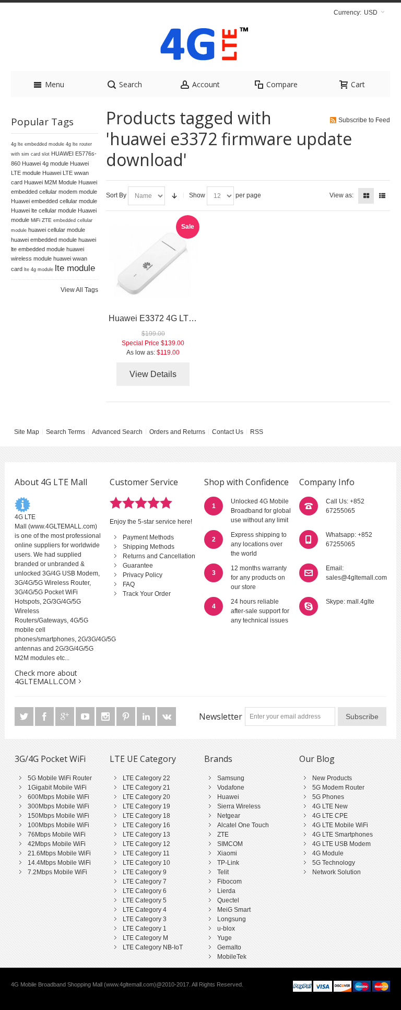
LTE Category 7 (145, 881)
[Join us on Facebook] (45, 716)
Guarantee (138, 565)
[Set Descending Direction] (174, 196)
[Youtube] (86, 716)
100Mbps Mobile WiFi (58, 825)
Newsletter (220, 716)
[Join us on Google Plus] (65, 716)
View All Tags (79, 289)
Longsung (231, 919)
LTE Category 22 (146, 778)
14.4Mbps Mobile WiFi (59, 862)
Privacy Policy (142, 575)
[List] (382, 196)
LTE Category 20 (146, 797)
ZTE (223, 834)
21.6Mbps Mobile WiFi (59, 853)
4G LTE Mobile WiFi (340, 825)
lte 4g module (38, 269)
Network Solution (336, 872)
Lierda (226, 891)
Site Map (26, 432)
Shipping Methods (148, 546)
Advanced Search (117, 432)
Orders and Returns (177, 432)
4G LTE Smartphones (342, 834)
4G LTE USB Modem (341, 844)
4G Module (328, 853)
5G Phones (328, 797)
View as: (341, 195)
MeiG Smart (234, 909)
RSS (256, 432)
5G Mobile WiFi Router (60, 778)
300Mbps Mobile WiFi (58, 806)
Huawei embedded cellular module (54, 201)
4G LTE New (330, 806)
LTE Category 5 (145, 900)
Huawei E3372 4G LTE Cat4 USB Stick (181, 318)
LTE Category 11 (146, 853)
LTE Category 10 (146, 862)
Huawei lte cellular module (43, 210)
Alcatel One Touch (243, 825)
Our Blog (317, 759)
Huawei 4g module (45, 163)
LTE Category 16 (146, 825)
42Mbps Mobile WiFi (57, 844)
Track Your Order (147, 593)
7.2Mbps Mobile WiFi (57, 872)
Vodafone (230, 787)
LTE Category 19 (146, 806)
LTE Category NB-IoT (153, 947)
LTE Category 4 (145, 909)
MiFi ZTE (41, 220)
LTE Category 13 (146, 834)
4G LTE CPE (330, 815)
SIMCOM (230, 844)
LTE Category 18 (146, 815)
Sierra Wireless (239, 806)
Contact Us (227, 432)
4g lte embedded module (37, 144)
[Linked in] (147, 716)
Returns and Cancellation (159, 556)
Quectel (228, 900)
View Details (152, 374)
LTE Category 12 (146, 844)
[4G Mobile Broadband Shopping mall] (200, 46)
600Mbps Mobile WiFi (58, 797)
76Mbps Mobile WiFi (57, 834)
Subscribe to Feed (364, 120)
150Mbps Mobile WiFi (58, 815)
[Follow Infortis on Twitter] (25, 716)
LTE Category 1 (145, 928)
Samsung (230, 778)
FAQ (129, 584)
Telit (223, 872)
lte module (75, 268)
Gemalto (229, 947)
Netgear (228, 815)
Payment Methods (148, 537)
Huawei (228, 797)
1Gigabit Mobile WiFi (57, 787)
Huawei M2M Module (50, 182)
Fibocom (229, 881)
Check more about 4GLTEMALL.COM (46, 677)
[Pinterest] (126, 716)
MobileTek (231, 956)
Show (197, 195)
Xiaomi (227, 853)
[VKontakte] (166, 716)
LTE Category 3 (145, 919)
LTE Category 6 (145, 891)
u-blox (226, 928)
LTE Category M (145, 938)
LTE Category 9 (145, 872)
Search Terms (65, 432)
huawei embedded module (44, 240)
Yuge (224, 938)
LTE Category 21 (146, 787)
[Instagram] (106, 716)
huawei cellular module (56, 230)
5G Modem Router (338, 787)
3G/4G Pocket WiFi (50, 759)
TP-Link (228, 862)
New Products (332, 778)
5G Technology (333, 862)
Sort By (116, 195)
